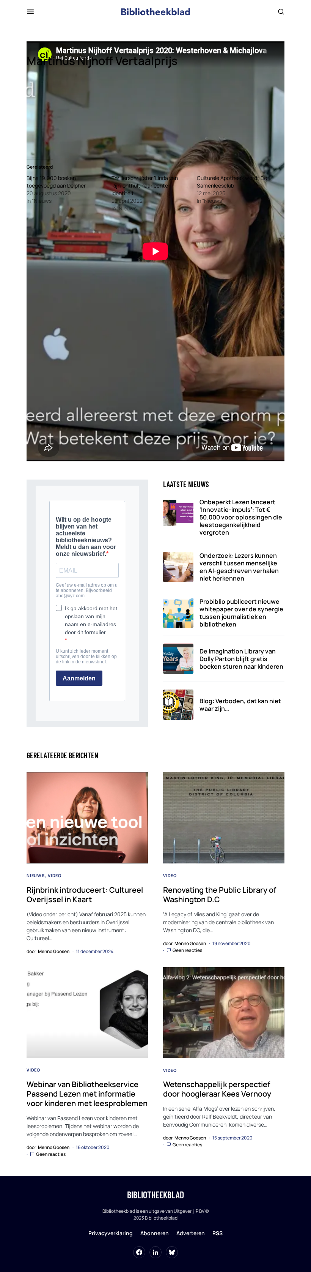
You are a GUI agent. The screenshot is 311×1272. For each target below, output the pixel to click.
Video (54, 875)
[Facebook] (139, 1252)
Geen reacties (187, 950)
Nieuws (36, 875)
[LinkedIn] (155, 1252)
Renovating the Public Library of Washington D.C (219, 894)
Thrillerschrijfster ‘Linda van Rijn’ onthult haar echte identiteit (145, 185)
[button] (31, 11)
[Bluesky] (172, 1252)
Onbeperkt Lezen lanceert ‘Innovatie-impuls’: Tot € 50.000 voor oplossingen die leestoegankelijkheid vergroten (240, 517)
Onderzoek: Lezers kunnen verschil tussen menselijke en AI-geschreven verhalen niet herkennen (239, 566)
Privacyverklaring (110, 1233)
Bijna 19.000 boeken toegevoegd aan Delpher (56, 181)
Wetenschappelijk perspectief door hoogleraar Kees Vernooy (217, 1089)
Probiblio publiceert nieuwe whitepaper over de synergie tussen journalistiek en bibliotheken (241, 612)
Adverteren (190, 1233)
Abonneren (154, 1233)
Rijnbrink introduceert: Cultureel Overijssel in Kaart (85, 894)
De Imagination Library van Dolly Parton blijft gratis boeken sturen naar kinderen (241, 659)
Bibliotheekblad (155, 1194)
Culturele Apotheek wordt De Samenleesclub (232, 181)
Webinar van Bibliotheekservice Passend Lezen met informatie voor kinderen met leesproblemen (87, 1093)
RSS (217, 1233)
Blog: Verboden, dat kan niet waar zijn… (240, 705)
